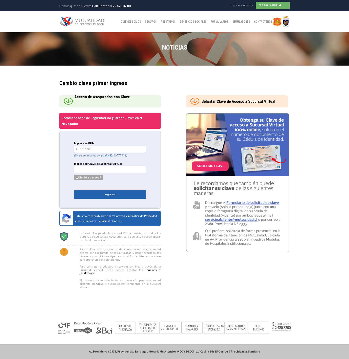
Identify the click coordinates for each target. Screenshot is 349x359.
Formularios (219, 21)
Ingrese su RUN (84, 143)
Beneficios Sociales (193, 21)
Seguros (151, 21)
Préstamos (168, 21)
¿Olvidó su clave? (88, 177)
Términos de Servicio (94, 221)
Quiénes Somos (131, 21)
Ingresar (110, 194)
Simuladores (241, 21)
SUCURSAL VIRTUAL (269, 5)
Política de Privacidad (143, 216)
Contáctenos (263, 21)
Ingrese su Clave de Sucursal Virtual (98, 163)
